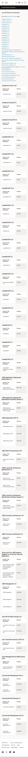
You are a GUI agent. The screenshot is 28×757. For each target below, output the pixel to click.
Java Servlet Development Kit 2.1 (9, 77)
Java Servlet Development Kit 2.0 (9, 80)
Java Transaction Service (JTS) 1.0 (9, 73)
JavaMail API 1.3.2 (5, 40)
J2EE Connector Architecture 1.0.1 (9, 63)
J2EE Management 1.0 (6, 69)
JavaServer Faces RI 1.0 (7, 22)
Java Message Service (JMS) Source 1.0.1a (11, 75)
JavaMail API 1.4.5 (5, 28)
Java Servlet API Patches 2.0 (8, 79)
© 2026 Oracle (4, 742)
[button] (3, 3)
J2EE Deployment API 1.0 (7, 54)
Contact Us (21, 747)
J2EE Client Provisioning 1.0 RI (8, 56)
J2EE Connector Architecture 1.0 (9, 65)
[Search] (16, 3)
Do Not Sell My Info (18, 742)
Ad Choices (13, 745)
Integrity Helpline (14, 747)
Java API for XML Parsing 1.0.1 (8, 71)
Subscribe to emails (5, 747)
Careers (18, 745)
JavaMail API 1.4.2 (5, 33)
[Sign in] (22, 3)
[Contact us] (25, 3)
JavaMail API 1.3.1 (5, 42)
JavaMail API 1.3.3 (5, 39)
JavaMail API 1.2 (5, 46)
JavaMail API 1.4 (5, 37)
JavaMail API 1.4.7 (5, 24)
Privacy (11, 742)
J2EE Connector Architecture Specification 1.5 (11, 58)
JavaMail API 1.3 (5, 44)
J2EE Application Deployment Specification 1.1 (12, 49)
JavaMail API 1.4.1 (5, 35)
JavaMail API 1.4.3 (5, 31)
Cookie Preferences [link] (5, 745)
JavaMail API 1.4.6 (5, 26)
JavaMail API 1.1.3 (5, 48)
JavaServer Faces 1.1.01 (6, 19)
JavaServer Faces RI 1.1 (6, 20)
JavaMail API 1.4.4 (5, 30)
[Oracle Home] (6, 3)
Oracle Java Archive (12, 16)
